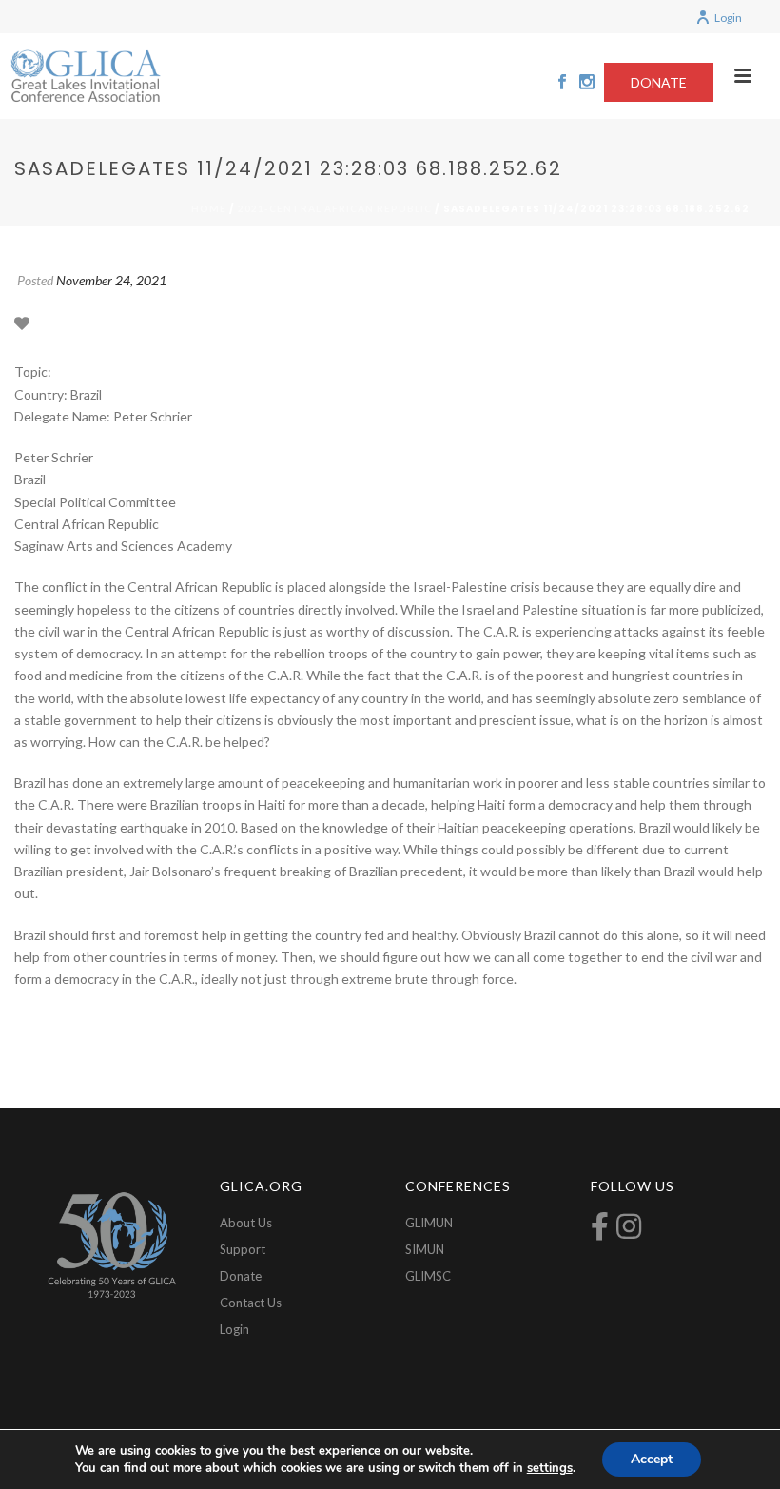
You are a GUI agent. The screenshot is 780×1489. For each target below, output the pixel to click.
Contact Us (251, 1302)
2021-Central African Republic (335, 208)
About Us (246, 1222)
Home (208, 208)
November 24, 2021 (111, 280)
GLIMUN (429, 1222)
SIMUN (424, 1249)
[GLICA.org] (85, 76)
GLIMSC (428, 1275)
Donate (241, 1275)
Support (242, 1249)
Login (728, 17)
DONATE (659, 82)
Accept (652, 1459)
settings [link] (550, 1468)
